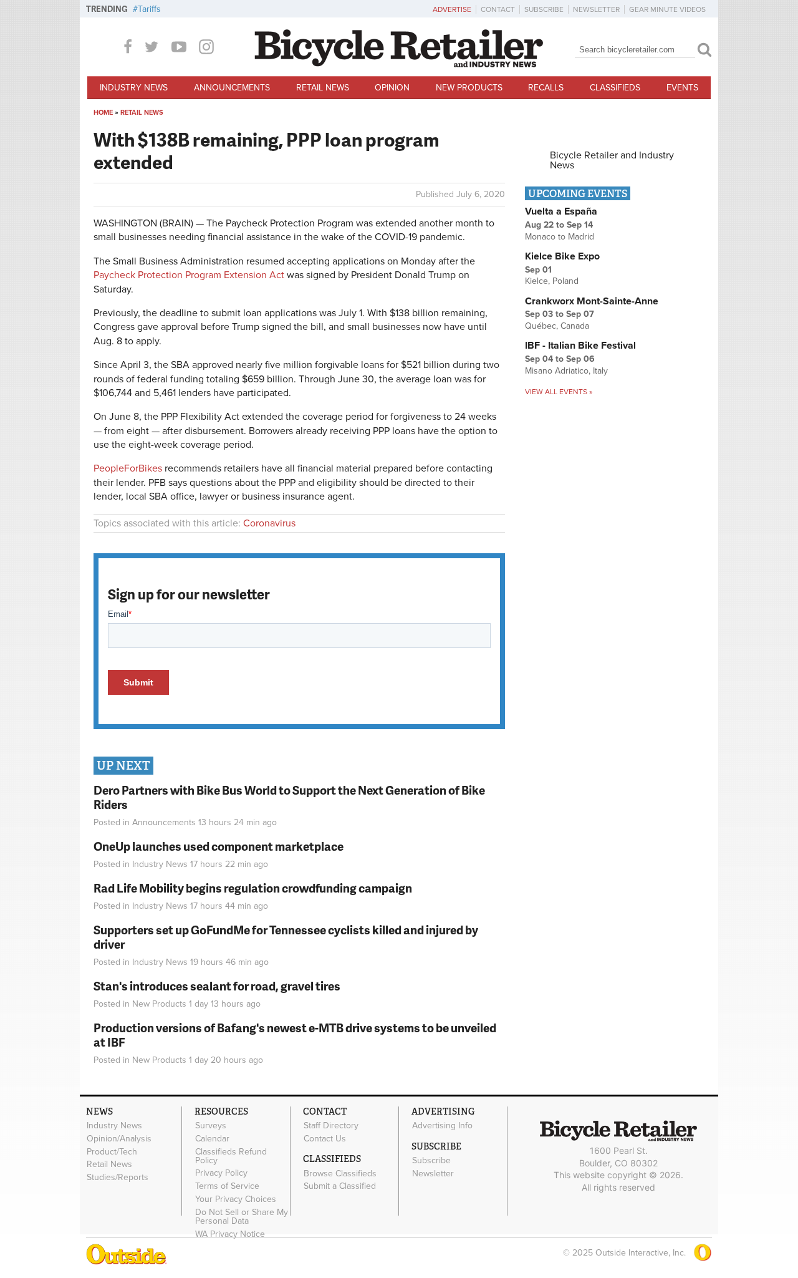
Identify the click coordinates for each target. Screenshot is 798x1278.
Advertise (452, 9)
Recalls (546, 87)
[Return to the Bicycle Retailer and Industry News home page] (399, 64)
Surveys (210, 1126)
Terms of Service (227, 1186)
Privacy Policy (221, 1173)
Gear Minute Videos (667, 9)
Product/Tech (112, 1151)
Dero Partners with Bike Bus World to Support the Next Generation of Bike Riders (289, 797)
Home (103, 113)
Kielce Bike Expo (562, 256)
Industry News (134, 87)
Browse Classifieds (340, 1173)
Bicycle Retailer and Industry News (612, 160)
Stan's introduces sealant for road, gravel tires (217, 985)
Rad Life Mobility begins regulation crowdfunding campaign (253, 887)
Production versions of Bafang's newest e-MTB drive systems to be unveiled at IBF (295, 1034)
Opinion (392, 87)
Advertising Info (442, 1126)
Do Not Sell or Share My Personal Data (241, 1216)
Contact (498, 9)
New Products (469, 87)
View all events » (558, 391)
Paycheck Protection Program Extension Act (189, 275)
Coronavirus (269, 523)
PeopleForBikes (128, 468)
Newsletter (596, 9)
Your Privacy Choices (235, 1199)
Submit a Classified (340, 1186)
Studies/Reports (117, 1178)
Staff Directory (331, 1126)
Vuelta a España (561, 211)
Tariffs (149, 9)
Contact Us (325, 1139)
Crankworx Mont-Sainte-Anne (591, 301)
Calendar (212, 1139)
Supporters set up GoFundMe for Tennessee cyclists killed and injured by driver (286, 936)
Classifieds (615, 87)
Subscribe (544, 9)
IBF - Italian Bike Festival (580, 345)
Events (682, 87)
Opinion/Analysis (119, 1139)
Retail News (322, 87)
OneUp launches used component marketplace (219, 846)
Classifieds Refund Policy (231, 1155)
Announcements (232, 87)
